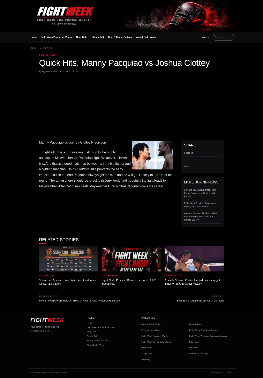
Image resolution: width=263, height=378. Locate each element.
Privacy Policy (217, 372)
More (205, 37)
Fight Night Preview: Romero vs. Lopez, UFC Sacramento (200, 205)
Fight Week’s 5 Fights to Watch (156, 342)
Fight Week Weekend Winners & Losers (208, 336)
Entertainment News (150, 330)
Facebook (189, 153)
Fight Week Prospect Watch (154, 336)
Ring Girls (81, 37)
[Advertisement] (131, 106)
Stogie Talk (98, 37)
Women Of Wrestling (199, 353)
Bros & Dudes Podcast (120, 37)
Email (186, 166)
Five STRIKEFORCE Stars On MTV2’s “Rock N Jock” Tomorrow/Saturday (79, 300)
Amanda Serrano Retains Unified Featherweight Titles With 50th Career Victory (200, 216)
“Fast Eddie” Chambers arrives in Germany (200, 300)
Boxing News (46, 48)
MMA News (146, 348)
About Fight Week (146, 37)
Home (34, 37)
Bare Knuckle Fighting (151, 324)
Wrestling (145, 359)
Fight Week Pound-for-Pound (57, 37)
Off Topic (193, 348)
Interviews (194, 342)
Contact (229, 372)
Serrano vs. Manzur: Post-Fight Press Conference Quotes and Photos (200, 193)
